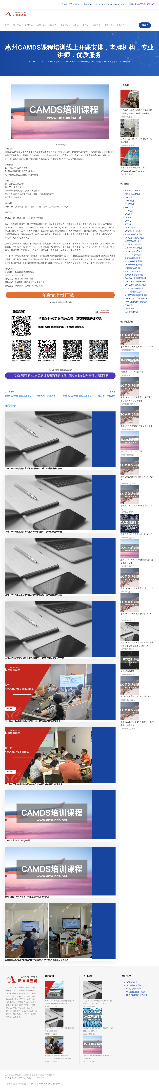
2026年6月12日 (51, 1007)
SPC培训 (128, 197)
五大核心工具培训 (132, 190)
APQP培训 (129, 201)
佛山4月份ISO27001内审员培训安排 (136, 426)
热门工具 (29, 25)
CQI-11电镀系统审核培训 (135, 281)
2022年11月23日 (127, 674)
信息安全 (26, 1084)
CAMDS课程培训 (110, 62)
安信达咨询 (17, 1084)
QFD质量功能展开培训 (134, 238)
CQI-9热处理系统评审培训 (136, 278)
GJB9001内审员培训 (133, 248)
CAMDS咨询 (70, 62)
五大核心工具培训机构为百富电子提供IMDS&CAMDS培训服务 (33, 721)
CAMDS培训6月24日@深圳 (17, 840)
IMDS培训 (129, 224)
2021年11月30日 (127, 350)
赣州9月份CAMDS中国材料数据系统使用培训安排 (27, 897)
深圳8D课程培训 (127, 671)
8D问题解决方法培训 (133, 234)
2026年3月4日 (126, 174)
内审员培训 (129, 309)
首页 (7, 25)
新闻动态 (108, 25)
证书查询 (8, 1084)
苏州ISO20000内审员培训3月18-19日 (137, 347)
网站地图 (52, 1084)
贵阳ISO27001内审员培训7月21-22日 (137, 588)
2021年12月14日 (127, 484)
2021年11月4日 (127, 429)
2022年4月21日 (127, 592)
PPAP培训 (129, 207)
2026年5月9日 (126, 117)
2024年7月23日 (51, 1034)
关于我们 (120, 25)
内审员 (75, 25)
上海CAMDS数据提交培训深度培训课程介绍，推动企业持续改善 (33, 532)
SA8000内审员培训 (133, 268)
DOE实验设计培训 (132, 231)
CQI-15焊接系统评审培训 (135, 285)
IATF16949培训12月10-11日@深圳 (135, 696)
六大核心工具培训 (132, 194)
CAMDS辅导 (124, 62)
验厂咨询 (35, 1084)
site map (43, 1084)
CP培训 (128, 217)
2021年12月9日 (127, 538)
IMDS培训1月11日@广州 (131, 451)
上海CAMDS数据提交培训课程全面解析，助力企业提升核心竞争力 (34, 468)
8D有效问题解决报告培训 (136, 995)
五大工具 (17, 25)
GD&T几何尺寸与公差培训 (136, 298)
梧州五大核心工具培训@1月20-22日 (136, 534)
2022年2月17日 (127, 375)
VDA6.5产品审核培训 (133, 292)
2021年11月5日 (127, 455)
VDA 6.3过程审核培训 (134, 288)
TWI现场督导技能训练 (134, 275)
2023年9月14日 (127, 649)
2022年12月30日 (127, 729)
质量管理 (64, 25)
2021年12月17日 (127, 620)
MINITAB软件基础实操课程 (136, 295)
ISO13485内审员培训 (133, 244)
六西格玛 (40, 25)
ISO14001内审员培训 (133, 251)
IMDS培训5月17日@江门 (131, 372)
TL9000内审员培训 (132, 271)
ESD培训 (128, 305)
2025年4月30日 (51, 1061)
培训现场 (96, 25)
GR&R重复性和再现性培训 (136, 302)
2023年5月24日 (89, 1007)
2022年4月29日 (89, 1061)
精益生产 (52, 25)
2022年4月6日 (126, 512)
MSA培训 (129, 211)
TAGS (59, 1084)
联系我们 (145, 25)
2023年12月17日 (36, 62)
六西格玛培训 (131, 982)
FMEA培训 (129, 204)
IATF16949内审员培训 (134, 261)
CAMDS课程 (95, 62)
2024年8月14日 (127, 146)
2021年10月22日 (127, 700)
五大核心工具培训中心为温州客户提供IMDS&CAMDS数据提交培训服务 (37, 960)
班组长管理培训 (131, 312)
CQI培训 (128, 221)
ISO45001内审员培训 (133, 258)
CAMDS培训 (54, 62)
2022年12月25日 (127, 404)
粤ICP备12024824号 (14, 1078)
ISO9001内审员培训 (133, 241)
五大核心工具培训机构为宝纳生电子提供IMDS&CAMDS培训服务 (34, 784)
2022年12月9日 (89, 1034)
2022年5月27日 (127, 566)
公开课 (85, 25)
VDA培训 (128, 214)
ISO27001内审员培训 (133, 255)
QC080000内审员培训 (134, 265)
